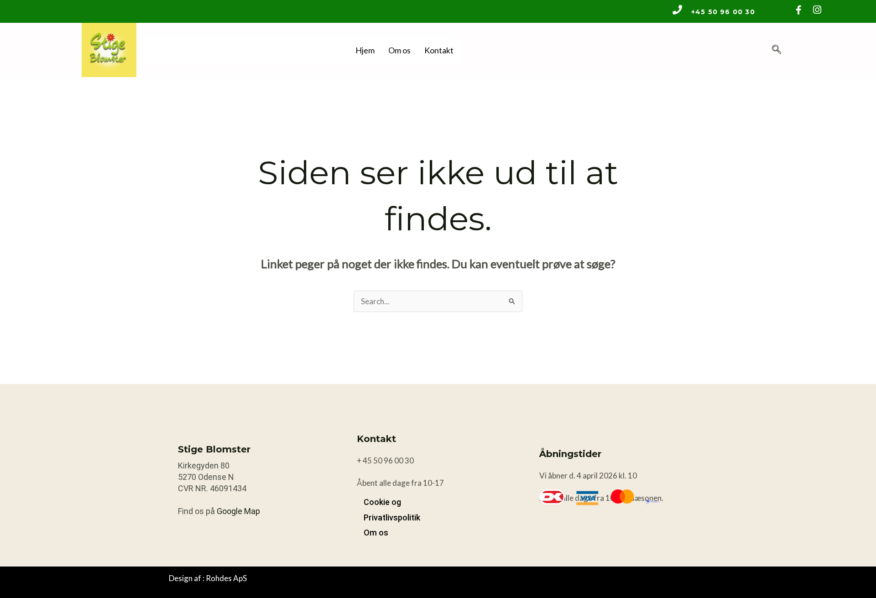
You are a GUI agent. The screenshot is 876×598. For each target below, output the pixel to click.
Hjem (365, 50)
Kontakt (439, 50)
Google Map (238, 511)
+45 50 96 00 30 (723, 12)
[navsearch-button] (776, 50)
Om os (399, 50)
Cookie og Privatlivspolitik (392, 509)
